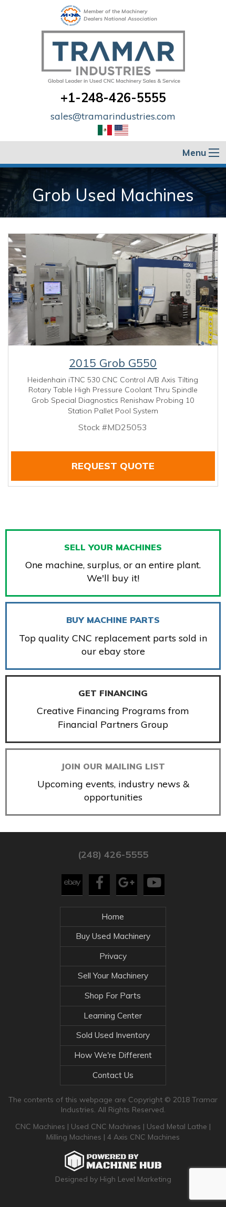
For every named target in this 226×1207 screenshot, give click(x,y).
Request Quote (113, 466)
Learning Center (113, 1016)
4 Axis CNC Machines (143, 1137)
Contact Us (113, 1075)
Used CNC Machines (107, 1126)
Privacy (113, 956)
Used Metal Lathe (178, 1126)
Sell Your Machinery (113, 976)
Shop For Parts (113, 996)
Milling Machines (73, 1137)
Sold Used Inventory (113, 1035)
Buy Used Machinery (113, 936)
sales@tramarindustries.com (113, 116)
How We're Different (113, 1055)
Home (112, 917)
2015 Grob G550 (113, 363)
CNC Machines (41, 1126)
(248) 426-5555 (113, 854)
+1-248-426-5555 (113, 97)
